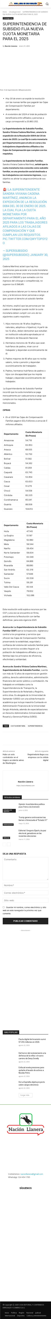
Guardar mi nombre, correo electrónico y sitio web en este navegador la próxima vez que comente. (24, 910)
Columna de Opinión (8, 810)
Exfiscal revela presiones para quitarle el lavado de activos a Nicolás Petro (31, 1070)
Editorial (6, 838)
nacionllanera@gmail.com (31, 1174)
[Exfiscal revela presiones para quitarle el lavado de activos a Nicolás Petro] (9, 1071)
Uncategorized (14, 12)
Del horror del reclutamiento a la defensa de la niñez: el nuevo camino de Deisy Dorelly (32, 1056)
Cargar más (24, 1095)
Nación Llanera (11, 46)
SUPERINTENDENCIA (35, 726)
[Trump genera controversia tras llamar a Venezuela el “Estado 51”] (9, 821)
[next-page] (8, 844)
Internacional (8, 824)
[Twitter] (20, 53)
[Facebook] (14, 53)
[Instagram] (18, 1196)
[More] (45, 53)
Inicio (5, 12)
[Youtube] (38, 1196)
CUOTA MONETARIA (18, 726)
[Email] (32, 53)
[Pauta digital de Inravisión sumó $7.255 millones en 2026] (9, 1043)
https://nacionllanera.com (25, 786)
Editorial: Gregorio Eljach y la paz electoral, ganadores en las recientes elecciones (32, 833)
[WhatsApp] (26, 53)
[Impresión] (39, 53)
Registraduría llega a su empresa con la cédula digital (38, 757)
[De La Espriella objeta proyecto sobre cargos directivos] (9, 1085)
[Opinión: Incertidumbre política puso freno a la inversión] (9, 808)
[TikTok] (25, 1196)
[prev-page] (4, 844)
